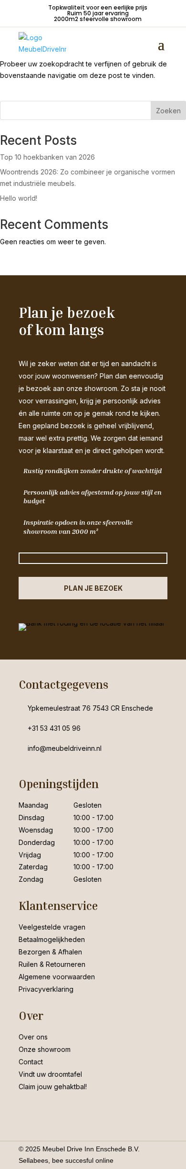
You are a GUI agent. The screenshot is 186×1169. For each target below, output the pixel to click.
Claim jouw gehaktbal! (53, 1086)
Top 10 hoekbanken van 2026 (47, 157)
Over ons (33, 1037)
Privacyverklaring (46, 989)
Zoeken (168, 111)
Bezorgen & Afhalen (50, 952)
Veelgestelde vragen (52, 927)
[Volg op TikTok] (64, 1110)
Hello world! (18, 198)
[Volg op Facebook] (26, 1110)
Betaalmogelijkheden (52, 939)
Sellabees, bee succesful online (66, 1160)
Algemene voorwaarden (57, 977)
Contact (31, 1062)
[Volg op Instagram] (45, 1110)
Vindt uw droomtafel (50, 1074)
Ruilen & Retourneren (52, 964)
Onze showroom (45, 1049)
